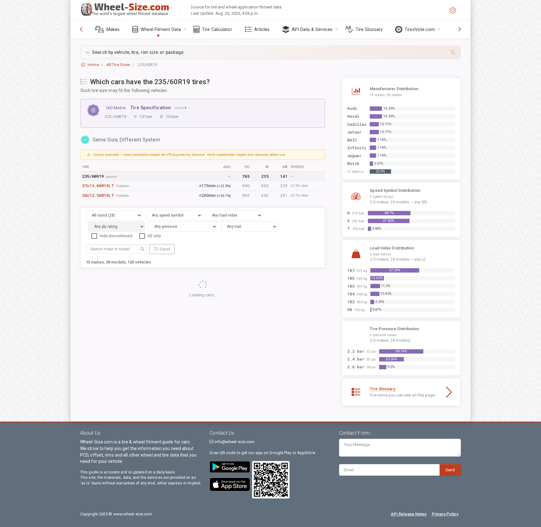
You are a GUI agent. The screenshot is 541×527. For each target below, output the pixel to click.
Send (450, 470)
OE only (154, 235)
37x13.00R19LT (98, 185)
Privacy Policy (445, 514)
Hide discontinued (116, 235)
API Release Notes (409, 514)
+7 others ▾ (355, 172)
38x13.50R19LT (98, 195)
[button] (270, 52)
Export (165, 249)
